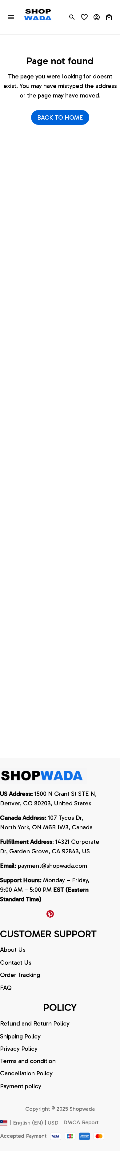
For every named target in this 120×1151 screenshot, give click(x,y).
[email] (52, 866)
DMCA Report (80, 1122)
